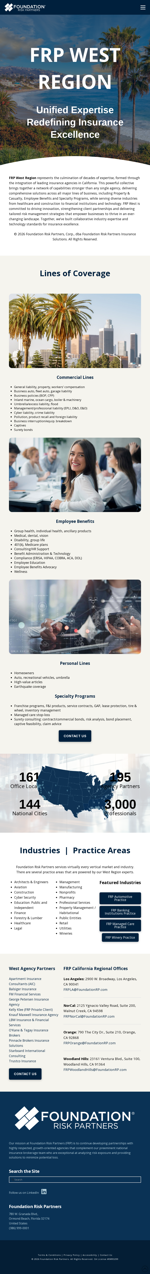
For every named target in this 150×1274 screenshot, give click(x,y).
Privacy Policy (72, 1255)
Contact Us (106, 1255)
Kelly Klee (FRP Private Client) (31, 1009)
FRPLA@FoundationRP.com (85, 989)
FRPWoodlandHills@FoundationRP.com (95, 1069)
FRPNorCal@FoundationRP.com (89, 1016)
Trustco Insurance (22, 1061)
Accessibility (90, 1255)
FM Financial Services (25, 994)
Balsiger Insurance (22, 989)
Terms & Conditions (49, 1255)
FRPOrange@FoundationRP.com (89, 1043)
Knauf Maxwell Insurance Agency (33, 1014)
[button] (142, 7)
